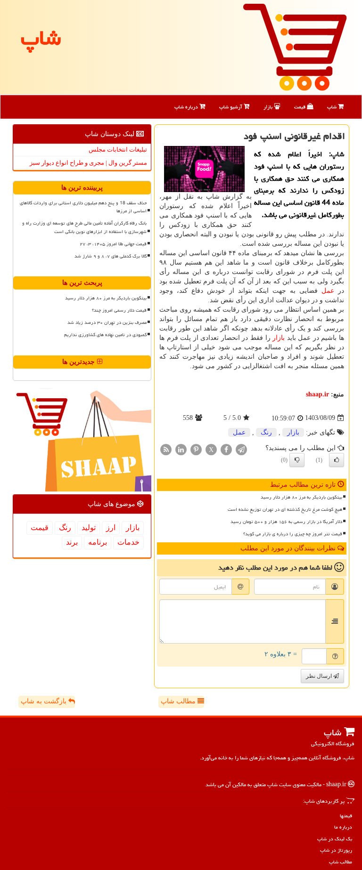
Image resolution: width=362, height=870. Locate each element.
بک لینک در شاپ (334, 839)
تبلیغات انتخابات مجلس (118, 149)
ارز (110, 528)
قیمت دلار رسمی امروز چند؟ (119, 310)
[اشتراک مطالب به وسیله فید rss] (166, 448)
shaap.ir (317, 394)
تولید (89, 528)
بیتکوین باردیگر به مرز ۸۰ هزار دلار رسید (301, 497)
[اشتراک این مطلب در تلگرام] (241, 448)
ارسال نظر (319, 676)
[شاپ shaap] (295, 46)
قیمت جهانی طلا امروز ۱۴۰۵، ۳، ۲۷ (113, 244)
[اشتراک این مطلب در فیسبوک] (226, 448)
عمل (327, 290)
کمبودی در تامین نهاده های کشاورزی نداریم (105, 334)
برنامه (97, 542)
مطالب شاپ (179, 701)
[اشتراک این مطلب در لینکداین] (181, 448)
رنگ (266, 432)
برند (72, 542)
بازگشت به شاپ (44, 701)
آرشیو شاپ (231, 107)
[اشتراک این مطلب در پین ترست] (196, 448)
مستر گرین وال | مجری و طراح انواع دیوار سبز (88, 162)
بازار (268, 107)
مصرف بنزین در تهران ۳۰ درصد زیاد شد (107, 322)
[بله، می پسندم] (336, 460)
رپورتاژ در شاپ (336, 850)
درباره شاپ (186, 107)
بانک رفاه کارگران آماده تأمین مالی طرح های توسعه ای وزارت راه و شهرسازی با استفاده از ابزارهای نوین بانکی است (84, 227)
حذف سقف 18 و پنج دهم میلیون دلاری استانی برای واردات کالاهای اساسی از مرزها (83, 207)
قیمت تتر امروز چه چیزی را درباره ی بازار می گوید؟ (292, 534)
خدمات (128, 542)
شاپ (332, 107)
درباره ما (343, 827)
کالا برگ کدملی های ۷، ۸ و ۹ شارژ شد (110, 256)
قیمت (300, 107)
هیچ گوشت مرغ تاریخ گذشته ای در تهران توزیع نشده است (285, 509)
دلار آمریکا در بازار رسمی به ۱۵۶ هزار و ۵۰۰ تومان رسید (286, 521)
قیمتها (346, 816)
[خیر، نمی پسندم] (296, 460)
